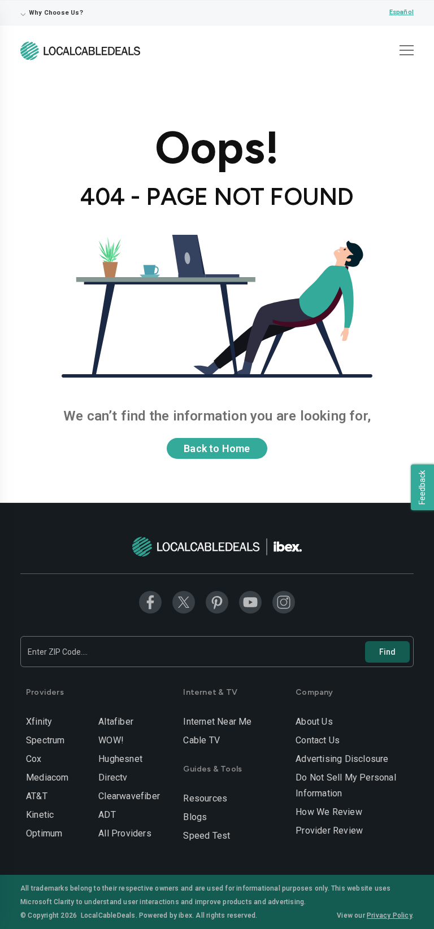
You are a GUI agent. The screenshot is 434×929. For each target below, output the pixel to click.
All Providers (124, 833)
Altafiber (115, 721)
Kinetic (40, 814)
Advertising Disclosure (342, 758)
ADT (107, 814)
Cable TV (201, 740)
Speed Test (206, 835)
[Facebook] (150, 602)
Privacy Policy (389, 915)
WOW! (111, 740)
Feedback (422, 487)
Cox (34, 758)
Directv (112, 777)
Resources (205, 798)
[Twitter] (183, 602)
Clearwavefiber (129, 796)
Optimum (44, 833)
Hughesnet (120, 758)
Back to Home (217, 448)
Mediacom (47, 777)
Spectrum (45, 740)
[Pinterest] (217, 602)
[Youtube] (250, 602)
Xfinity (39, 721)
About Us (314, 721)
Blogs (195, 817)
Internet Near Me (217, 721)
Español (401, 12)
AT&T (36, 796)
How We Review (329, 812)
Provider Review (329, 830)
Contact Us (318, 740)
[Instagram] (283, 602)
